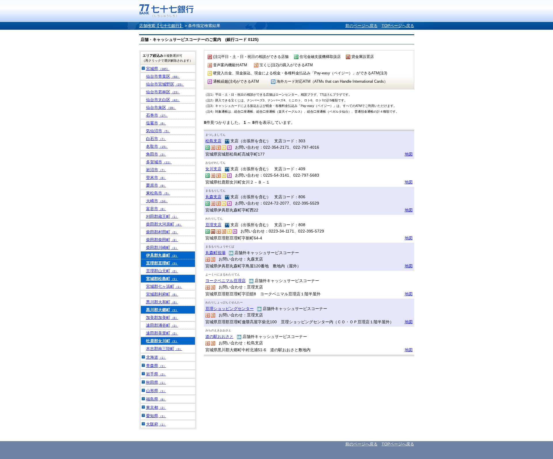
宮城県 (158, 68)
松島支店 (213, 141)
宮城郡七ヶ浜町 (164, 286)
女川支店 (213, 169)
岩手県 (156, 374)
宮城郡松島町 (162, 278)
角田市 (156, 154)
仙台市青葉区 (163, 76)
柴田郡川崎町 (162, 247)
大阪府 (156, 424)
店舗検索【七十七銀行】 (161, 25)
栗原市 (156, 185)
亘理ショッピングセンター (229, 308)
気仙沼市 (158, 131)
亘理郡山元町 (162, 271)
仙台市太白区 (163, 99)
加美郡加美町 (162, 317)
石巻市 (157, 115)
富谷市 (156, 208)
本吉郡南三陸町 (164, 348)
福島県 (156, 399)
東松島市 (158, 193)
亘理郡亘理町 (162, 263)
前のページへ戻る (361, 25)
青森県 (156, 365)
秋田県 (156, 382)
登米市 (156, 177)
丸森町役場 (215, 252)
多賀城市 (159, 162)
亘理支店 (213, 224)
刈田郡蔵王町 (162, 216)
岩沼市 (156, 169)
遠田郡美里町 (162, 333)
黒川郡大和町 (162, 302)
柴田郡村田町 (162, 232)
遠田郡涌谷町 (162, 325)
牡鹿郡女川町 (162, 341)
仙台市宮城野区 (165, 84)
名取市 (157, 146)
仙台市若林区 (163, 92)
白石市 (156, 138)
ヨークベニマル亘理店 (225, 280)
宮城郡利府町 (162, 294)
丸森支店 (213, 196)
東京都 (156, 407)
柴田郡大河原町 (164, 224)
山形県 (156, 390)
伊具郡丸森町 (162, 255)
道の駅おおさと (219, 336)
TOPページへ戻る (398, 25)
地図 (409, 154)
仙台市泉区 (161, 107)
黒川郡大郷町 (162, 309)
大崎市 (157, 201)
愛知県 (156, 415)
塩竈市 (156, 123)
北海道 (156, 357)
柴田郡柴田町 (162, 239)
